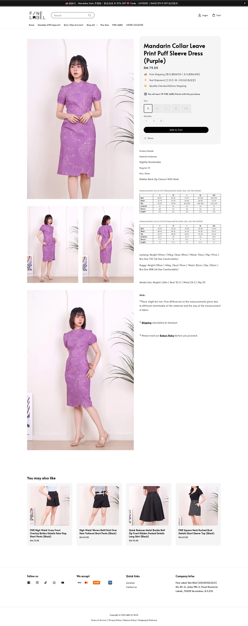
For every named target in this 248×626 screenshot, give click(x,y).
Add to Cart (176, 129)
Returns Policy (129, 620)
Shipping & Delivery (147, 620)
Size (146, 100)
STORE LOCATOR (134, 25)
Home (31, 25)
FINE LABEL (117, 25)
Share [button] (150, 138)
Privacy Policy (115, 620)
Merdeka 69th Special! (49, 25)
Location (130, 583)
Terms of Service (98, 620)
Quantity (148, 116)
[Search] (89, 15)
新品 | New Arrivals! (73, 25)
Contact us (131, 587)
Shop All (91, 25)
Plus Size (105, 25)
